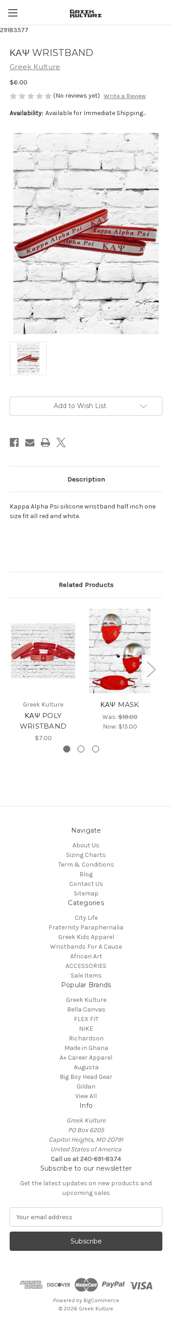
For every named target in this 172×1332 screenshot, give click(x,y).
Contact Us (86, 884)
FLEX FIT (86, 1019)
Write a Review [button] (125, 96)
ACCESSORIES (86, 966)
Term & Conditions (86, 864)
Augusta (86, 1067)
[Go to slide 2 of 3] (81, 749)
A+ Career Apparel (86, 1057)
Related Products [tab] (86, 584)
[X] (61, 442)
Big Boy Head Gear (86, 1077)
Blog (86, 874)
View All (86, 1096)
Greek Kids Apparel (86, 937)
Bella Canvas (86, 1009)
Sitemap (86, 893)
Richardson (86, 1038)
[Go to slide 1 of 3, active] (66, 749)
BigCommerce (101, 1300)
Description (86, 479)
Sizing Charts (86, 855)
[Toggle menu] (12, 12)
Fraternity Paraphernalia (86, 927)
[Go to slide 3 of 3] (95, 749)
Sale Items (86, 975)
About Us (86, 845)
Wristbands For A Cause (86, 947)
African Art (86, 956)
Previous (12, 669)
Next (151, 669)
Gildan (86, 1086)
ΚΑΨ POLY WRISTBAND (43, 720)
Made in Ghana (86, 1048)
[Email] (29, 442)
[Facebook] (14, 442)
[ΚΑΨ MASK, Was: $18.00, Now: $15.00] (120, 651)
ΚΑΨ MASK (119, 704)
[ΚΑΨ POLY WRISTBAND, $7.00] (43, 651)
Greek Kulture (86, 1000)
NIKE (86, 1029)
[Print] (45, 442)
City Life (86, 918)
